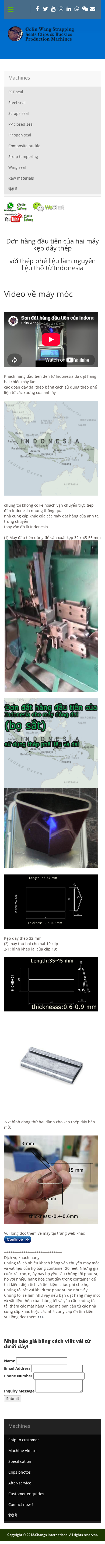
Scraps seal (18, 113)
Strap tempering (23, 156)
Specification (19, 1461)
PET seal (15, 91)
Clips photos (19, 1472)
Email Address (17, 1368)
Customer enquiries (26, 1493)
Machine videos (22, 1450)
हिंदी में (12, 188)
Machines (19, 77)
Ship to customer (23, 1439)
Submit (12, 1398)
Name (9, 1360)
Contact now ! (20, 1504)
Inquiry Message (19, 1391)
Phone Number (18, 1375)
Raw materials (21, 178)
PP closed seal (21, 124)
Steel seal (17, 102)
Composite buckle (24, 145)
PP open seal (19, 135)
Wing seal (17, 167)
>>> (41, 1316)
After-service (19, 1482)
